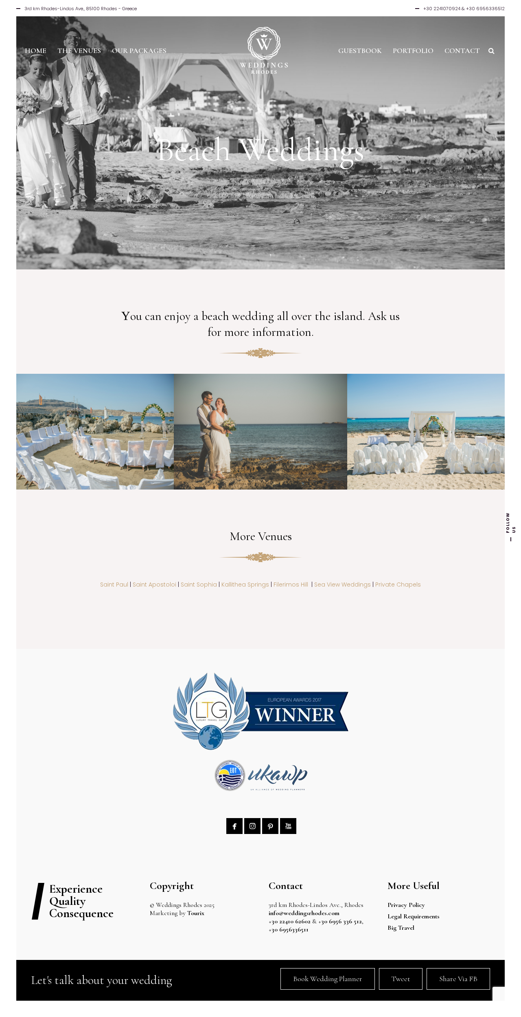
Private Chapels (398, 584)
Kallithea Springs (245, 584)
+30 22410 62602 (290, 921)
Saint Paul (114, 584)
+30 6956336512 (485, 8)
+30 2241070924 (441, 8)
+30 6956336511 (291, 929)
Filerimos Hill (291, 584)
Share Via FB (458, 978)
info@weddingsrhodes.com (304, 913)
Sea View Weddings (342, 584)
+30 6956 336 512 (340, 921)
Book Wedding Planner (327, 978)
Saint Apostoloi (154, 584)
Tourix (195, 913)
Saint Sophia (199, 584)
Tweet (401, 978)
